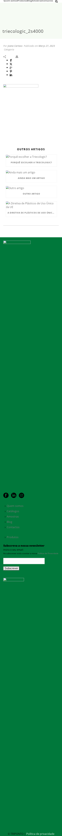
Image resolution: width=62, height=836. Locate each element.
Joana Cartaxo (15, 45)
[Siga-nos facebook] (6, 495)
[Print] (18, 56)
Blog (29, 0)
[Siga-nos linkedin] (13, 495)
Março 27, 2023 (47, 45)
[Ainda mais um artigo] (31, 172)
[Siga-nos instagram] (21, 495)
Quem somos (10, 0)
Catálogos (13, 511)
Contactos (47, 0)
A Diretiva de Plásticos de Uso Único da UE (32, 212)
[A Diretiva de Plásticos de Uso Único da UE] (31, 205)
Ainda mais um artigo (31, 178)
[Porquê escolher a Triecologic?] (31, 157)
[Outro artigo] (31, 188)
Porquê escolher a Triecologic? (31, 162)
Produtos (22, 0)
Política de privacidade (40, 834)
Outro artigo (31, 193)
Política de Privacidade (48, 553)
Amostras (37, 0)
